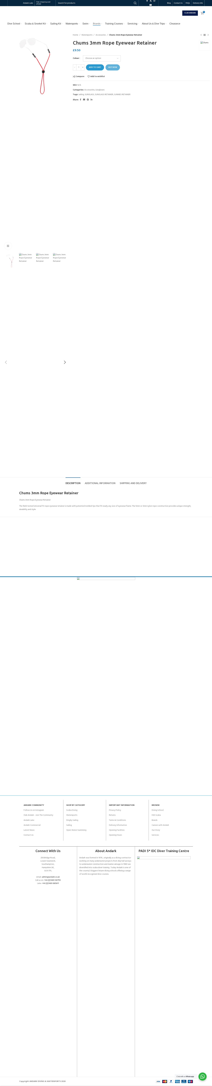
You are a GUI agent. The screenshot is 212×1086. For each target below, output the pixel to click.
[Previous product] (201, 35)
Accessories (101, 35)
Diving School (158, 810)
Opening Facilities (116, 830)
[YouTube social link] (151, 5)
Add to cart (95, 67)
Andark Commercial (32, 825)
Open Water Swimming (76, 830)
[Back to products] (204, 35)
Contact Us (28, 835)
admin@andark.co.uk (51, 877)
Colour (76, 58)
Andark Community (34, 805)
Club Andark (190, 13)
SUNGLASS (89, 94)
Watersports (86, 35)
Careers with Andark (160, 825)
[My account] (179, 13)
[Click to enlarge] (8, 246)
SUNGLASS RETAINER (104, 94)
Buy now (112, 67)
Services (155, 835)
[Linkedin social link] (91, 100)
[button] (5, 362)
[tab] (73, 481)
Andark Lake (29, 820)
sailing (81, 94)
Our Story (156, 830)
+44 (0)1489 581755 (52, 880)
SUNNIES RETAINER (122, 94)
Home (75, 35)
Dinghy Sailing (72, 820)
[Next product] (208, 35)
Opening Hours (115, 835)
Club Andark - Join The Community (38, 815)
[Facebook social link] (80, 100)
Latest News (29, 830)
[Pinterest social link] (88, 100)
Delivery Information (118, 825)
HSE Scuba (156, 815)
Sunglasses (99, 90)
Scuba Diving (71, 810)
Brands (154, 820)
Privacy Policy (115, 810)
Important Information (121, 805)
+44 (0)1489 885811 (50, 883)
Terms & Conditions (117, 820)
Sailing (69, 825)
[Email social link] (84, 100)
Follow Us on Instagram (34, 810)
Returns (112, 815)
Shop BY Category (75, 805)
